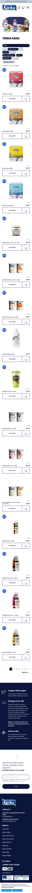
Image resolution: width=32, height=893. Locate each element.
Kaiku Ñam (5, 852)
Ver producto (12, 98)
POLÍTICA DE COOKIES (7, 887)
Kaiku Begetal (6, 842)
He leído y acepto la (14, 781)
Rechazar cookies (6, 890)
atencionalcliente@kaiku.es (9, 821)
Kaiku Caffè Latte (8, 835)
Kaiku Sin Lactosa (8, 839)
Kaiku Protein (6, 849)
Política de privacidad (19, 781)
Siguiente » (25, 672)
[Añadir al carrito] (26, 99)
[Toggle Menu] (27, 7)
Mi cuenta (6, 861)
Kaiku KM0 (5, 829)
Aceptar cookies (17, 890)
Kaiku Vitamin (6, 855)
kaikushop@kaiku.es (7, 816)
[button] (13, 52)
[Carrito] (22, 7)
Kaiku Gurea (6, 832)
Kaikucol (5, 845)
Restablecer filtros (8, 62)
